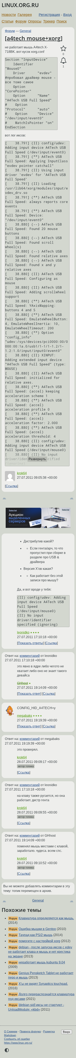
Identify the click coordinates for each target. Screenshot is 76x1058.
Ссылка (11, 486)
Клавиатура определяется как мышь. (46, 918)
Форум (20, 21)
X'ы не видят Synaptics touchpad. (43, 983)
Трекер (49, 21)
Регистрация (49, 15)
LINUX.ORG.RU (20, 5)
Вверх (66, 1031)
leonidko (23, 632)
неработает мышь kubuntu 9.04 (42, 962)
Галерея (25, 15)
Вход (67, 15)
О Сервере (10, 1031)
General (25, 31)
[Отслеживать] (63, 60)
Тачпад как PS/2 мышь (35, 935)
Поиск (62, 21)
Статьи (7, 21)
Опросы (34, 21)
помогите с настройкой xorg (39, 941)
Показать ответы (30, 643)
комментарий (30, 655)
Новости (9, 15)
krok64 (22, 473)
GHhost (22, 683)
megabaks (24, 715)
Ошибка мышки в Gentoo (37, 929)
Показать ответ (29, 693)
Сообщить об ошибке (17, 1038)
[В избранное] (63, 48)
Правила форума (30, 1031)
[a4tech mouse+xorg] (33, 38)
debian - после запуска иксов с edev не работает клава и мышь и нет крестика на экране (40, 952)
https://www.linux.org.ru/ (18, 1042)
